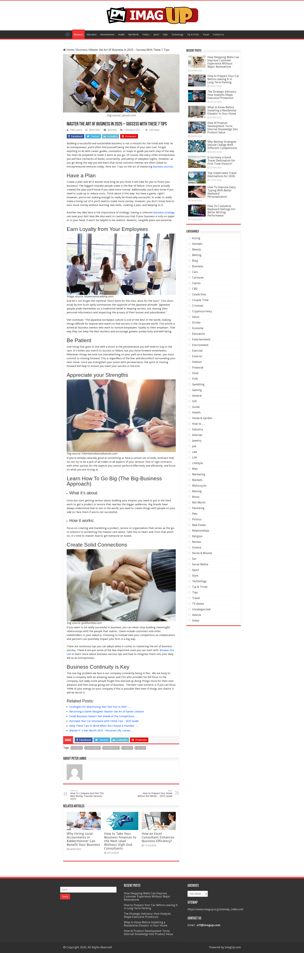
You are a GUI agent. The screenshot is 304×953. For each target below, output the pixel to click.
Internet (197, 435)
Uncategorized (201, 609)
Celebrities (199, 294)
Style (165, 34)
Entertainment (107, 34)
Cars (195, 272)
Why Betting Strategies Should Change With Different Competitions (222, 145)
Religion (197, 536)
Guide (196, 407)
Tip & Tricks (193, 34)
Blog (195, 260)
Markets (197, 480)
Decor (196, 317)
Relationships (200, 530)
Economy (198, 328)
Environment (200, 345)
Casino (196, 283)
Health (121, 34)
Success (141, 748)
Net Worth (133, 34)
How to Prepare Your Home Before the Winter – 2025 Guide (155, 793)
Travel (206, 34)
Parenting (198, 508)
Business (78, 34)
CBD (195, 288)
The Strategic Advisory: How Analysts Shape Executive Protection (222, 95)
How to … (198, 423)
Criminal (197, 305)
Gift (194, 401)
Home (67, 34)
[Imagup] (152, 15)
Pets (194, 513)
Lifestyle (197, 463)
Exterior (197, 356)
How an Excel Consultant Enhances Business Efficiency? (158, 837)
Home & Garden (202, 418)
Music (196, 497)
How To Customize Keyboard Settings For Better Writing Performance (221, 210)
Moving (197, 491)
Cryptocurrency (202, 311)
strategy (127, 748)
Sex (194, 558)
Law (194, 452)
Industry (197, 429)
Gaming (197, 390)
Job (194, 446)
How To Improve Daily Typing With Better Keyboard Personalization (221, 192)
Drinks (196, 322)
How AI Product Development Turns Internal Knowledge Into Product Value (222, 127)
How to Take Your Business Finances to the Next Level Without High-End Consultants (120, 841)
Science (196, 547)
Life (194, 457)
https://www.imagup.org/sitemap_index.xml (215, 909)
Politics (146, 34)
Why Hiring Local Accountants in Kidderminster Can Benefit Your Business (83, 839)
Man (195, 468)
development (92, 748)
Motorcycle (199, 485)
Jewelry (196, 440)
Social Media (200, 564)
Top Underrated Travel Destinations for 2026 (222, 174)
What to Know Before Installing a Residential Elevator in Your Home (221, 110)
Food (195, 373)
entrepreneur (111, 748)
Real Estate (199, 525)
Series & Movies (202, 553)
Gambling (198, 384)
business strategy (164, 212)
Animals (197, 243)
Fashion (197, 362)
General (197, 395)
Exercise (197, 350)
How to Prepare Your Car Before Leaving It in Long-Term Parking (223, 79)
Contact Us (218, 34)
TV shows (198, 603)
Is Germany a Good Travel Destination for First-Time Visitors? (221, 160)
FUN (195, 378)
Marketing (198, 474)
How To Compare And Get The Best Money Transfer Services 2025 (87, 795)
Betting (196, 255)
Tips (195, 592)
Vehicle (196, 615)
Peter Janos (76, 129)
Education (92, 34)
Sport (156, 34)
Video (195, 620)
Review (196, 542)
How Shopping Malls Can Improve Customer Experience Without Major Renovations (223, 62)
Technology (177, 34)
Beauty (196, 249)
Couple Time (200, 300)
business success (163, 166)
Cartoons (198, 277)
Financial (197, 367)
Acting (196, 238)
